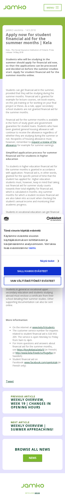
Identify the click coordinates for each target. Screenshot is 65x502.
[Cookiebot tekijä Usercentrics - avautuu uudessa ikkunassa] (46, 219)
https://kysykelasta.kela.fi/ (30, 349)
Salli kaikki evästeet (32, 271)
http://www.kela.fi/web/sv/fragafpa (34, 352)
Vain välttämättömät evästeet (32, 280)
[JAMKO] (14, 7)
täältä (32, 248)
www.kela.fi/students (43, 327)
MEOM (37, 493)
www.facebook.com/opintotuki (41, 362)
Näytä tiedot (47, 260)
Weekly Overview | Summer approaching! (32, 427)
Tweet (10, 381)
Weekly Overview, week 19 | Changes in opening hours (31, 403)
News (32, 458)
